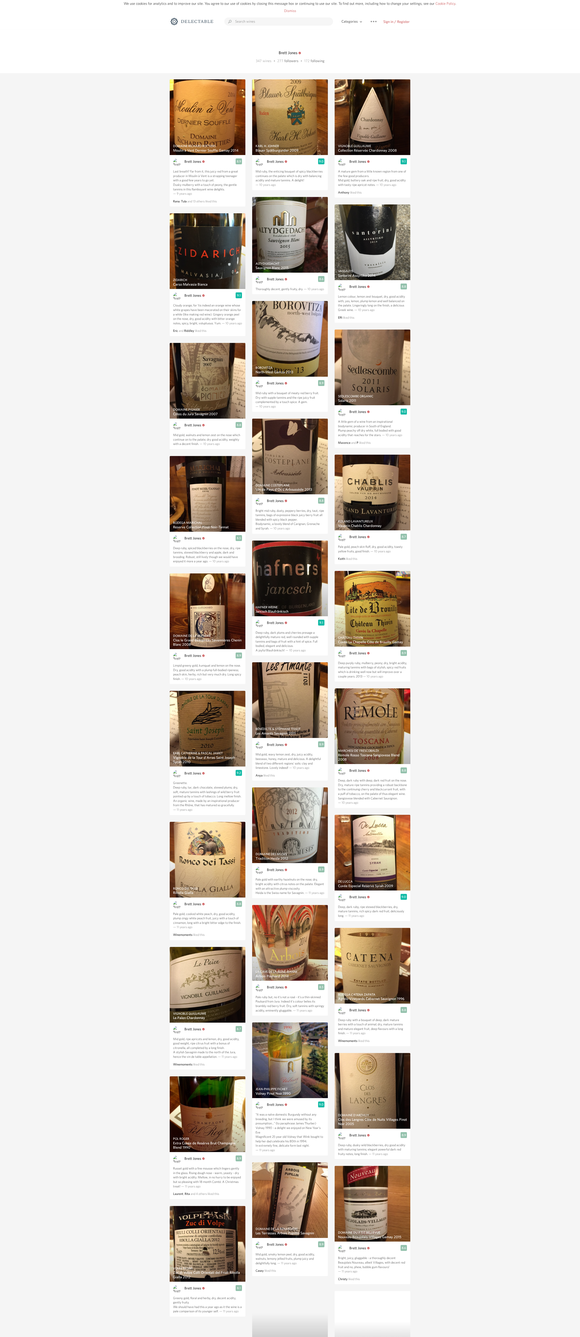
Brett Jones (192, 161)
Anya (259, 775)
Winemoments (182, 935)
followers (291, 61)
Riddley (189, 330)
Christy (343, 1279)
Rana (176, 201)
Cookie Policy (445, 3)
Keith (341, 559)
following (317, 61)
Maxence (344, 442)
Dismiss (290, 11)
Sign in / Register (396, 21)
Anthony (343, 192)
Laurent (178, 1194)
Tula (184, 201)
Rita (187, 1194)
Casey (260, 1270)
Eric (175, 330)
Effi (340, 317)
